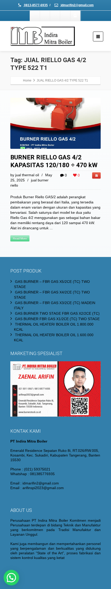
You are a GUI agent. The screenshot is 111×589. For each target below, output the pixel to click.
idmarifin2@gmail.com (77, 5)
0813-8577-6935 (35, 5)
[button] (11, 577)
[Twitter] (45, 16)
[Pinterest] (65, 16)
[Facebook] (35, 16)
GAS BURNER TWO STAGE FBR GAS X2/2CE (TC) (57, 313)
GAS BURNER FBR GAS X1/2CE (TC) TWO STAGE (57, 319)
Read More (20, 238)
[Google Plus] (55, 16)
